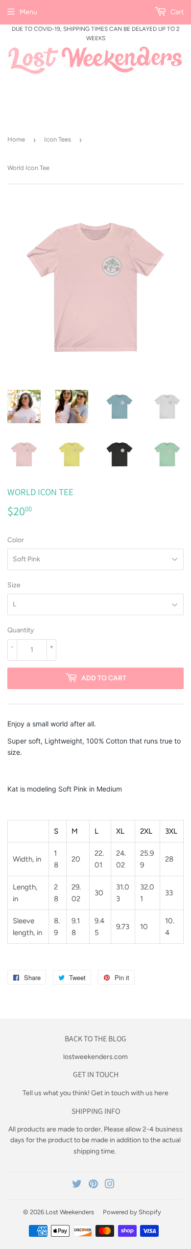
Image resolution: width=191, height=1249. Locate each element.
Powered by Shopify (132, 1212)
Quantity (20, 630)
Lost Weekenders (70, 1212)
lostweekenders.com (95, 1057)
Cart (176, 12)
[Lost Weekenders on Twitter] (77, 1185)
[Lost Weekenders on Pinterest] (93, 1185)
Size (14, 585)
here (161, 1093)
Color (15, 540)
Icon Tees (57, 139)
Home (16, 139)
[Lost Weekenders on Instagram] (110, 1185)
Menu (28, 12)
